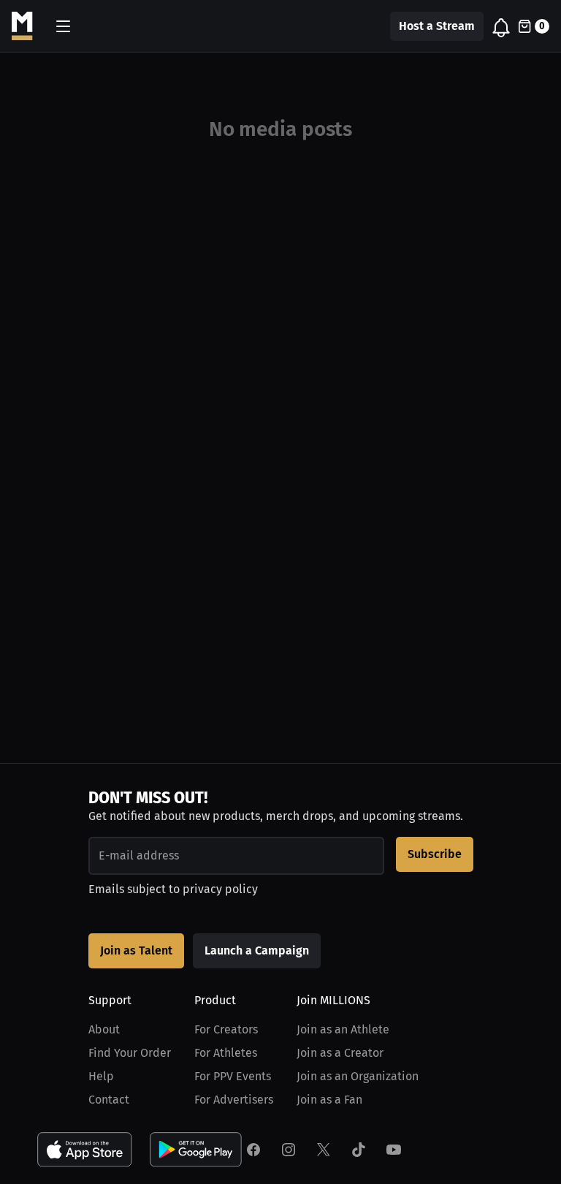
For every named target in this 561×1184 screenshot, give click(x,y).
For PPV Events (232, 1076)
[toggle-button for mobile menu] (63, 26)
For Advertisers (233, 1100)
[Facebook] (253, 1149)
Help (101, 1076)
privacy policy (220, 889)
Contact (108, 1100)
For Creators (226, 1029)
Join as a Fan (329, 1100)
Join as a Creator (340, 1053)
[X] (323, 1149)
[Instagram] (288, 1149)
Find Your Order (129, 1053)
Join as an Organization (358, 1076)
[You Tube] (393, 1149)
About (104, 1029)
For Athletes (225, 1053)
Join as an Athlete (343, 1029)
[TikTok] (358, 1149)
